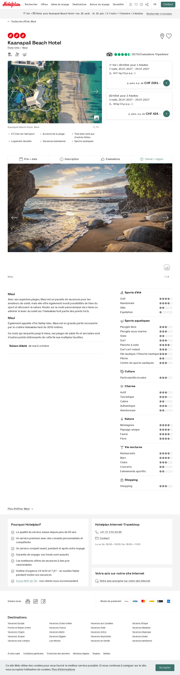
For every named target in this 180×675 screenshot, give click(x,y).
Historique (141, 4)
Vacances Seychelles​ (101, 637)
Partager (147, 4)
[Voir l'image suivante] (95, 91)
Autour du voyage (100, 4)
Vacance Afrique (140, 623)
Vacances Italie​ (98, 628)
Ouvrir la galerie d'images (97, 118)
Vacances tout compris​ (19, 641)
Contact (168, 4)
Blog (35, 601)
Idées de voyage (60, 4)
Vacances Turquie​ (16, 637)
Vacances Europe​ (16, 623)
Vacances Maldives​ (141, 628)
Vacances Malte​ (57, 632)
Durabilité (118, 4)
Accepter (165, 667)
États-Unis (13, 48)
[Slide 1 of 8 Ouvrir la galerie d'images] (90, 218)
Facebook (43, 601)
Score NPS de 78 (26, 581)
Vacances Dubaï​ (140, 637)
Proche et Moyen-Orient (19, 628)
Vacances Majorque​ (141, 632)
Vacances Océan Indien (60, 623)
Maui (25, 48)
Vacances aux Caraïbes (102, 623)
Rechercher (31, 4)
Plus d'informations (63, 669)
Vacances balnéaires (142, 641)
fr (155, 4)
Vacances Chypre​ (16, 632)
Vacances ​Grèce (98, 632)
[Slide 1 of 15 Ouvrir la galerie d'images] (55, 92)
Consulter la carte (162, 36)
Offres (44, 4)
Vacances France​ (57, 628)
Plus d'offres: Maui (19, 509)
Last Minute (55, 641)
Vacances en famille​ (100, 641)
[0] (136, 4)
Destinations (79, 4)
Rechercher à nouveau (159, 14)
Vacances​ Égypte (57, 637)
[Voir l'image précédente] (14, 91)
